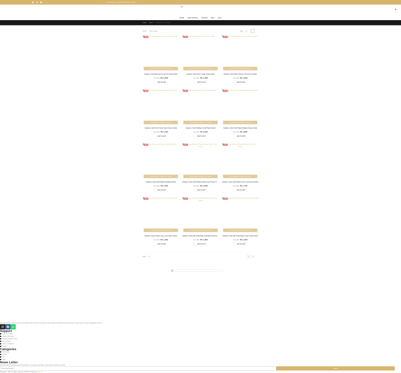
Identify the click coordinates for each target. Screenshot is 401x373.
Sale (220, 18)
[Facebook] (33, 2)
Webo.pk (40, 371)
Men (212, 18)
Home (182, 18)
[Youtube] (41, 2)
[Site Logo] (186, 10)
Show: (242, 31)
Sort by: (145, 31)
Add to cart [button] (161, 82)
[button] (390, 10)
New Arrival (193, 18)
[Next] (256, 256)
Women (204, 18)
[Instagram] (37, 2)
